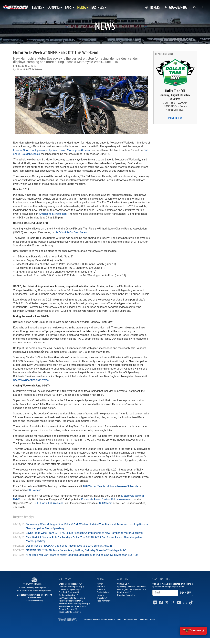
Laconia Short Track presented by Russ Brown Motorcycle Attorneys (52, 150)
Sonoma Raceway (67, 609)
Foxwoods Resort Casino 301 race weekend (106, 499)
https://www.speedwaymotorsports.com (34, 590)
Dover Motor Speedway (69, 589)
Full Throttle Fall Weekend (48, 503)
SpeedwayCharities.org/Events (31, 380)
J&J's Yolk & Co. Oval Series (71, 232)
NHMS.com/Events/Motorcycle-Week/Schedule (110, 486)
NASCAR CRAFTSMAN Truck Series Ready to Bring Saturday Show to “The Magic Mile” (76, 550)
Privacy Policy (34, 597)
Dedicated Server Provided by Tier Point (34, 594)
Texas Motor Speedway (69, 612)
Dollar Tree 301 (175, 91)
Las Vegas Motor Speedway (71, 598)
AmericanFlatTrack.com (53, 213)
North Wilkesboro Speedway (71, 606)
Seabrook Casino (147, 619)
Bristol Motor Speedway (69, 583)
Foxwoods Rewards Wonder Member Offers (102, 619)
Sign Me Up (185, 592)
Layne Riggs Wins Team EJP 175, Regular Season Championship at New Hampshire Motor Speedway (84, 532)
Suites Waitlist (130, 619)
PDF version (34, 490)
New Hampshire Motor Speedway (73, 603)
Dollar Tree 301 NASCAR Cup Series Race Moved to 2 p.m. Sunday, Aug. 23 (69, 545)
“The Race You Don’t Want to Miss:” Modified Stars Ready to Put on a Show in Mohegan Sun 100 (82, 554)
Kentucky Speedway (67, 595)
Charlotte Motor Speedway (70, 586)
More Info (174, 118)
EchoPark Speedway (68, 592)
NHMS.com (105, 503)
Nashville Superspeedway (70, 600)
